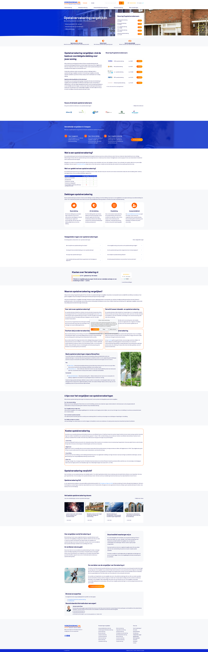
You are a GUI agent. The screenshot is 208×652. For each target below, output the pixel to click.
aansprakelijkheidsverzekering (133, 214)
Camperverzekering (102, 634)
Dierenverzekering (102, 638)
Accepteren (95, 329)
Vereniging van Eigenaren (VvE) (106, 483)
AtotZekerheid (71, 600)
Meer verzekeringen (133, 7)
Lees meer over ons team (79, 611)
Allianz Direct (71, 365)
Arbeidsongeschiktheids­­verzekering (105, 629)
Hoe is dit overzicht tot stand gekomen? (115, 86)
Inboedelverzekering (82, 7)
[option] (71, 112)
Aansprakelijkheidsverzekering (101, 7)
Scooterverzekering (120, 638)
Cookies (134, 650)
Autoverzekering (68, 7)
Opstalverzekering (120, 631)
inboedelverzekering (81, 164)
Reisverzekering (119, 636)
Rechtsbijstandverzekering (121, 634)
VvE (99, 314)
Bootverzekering (101, 633)
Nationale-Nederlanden (73, 376)
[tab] (83, 245)
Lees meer (69, 520)
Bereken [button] (139, 20)
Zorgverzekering (119, 641)
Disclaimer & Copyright (140, 650)
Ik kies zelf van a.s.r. (72, 368)
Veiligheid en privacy (129, 650)
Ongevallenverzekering (121, 629)
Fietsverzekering (101, 639)
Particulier (85, 3)
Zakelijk (92, 3)
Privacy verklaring (106, 331)
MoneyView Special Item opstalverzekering (77, 599)
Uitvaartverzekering (118, 7)
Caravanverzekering (102, 636)
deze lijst (110, 340)
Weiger (104, 329)
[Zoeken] (121, 3)
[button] (125, 86)
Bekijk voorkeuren (113, 329)
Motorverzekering (120, 628)
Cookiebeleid (101, 331)
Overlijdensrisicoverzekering (122, 633)
